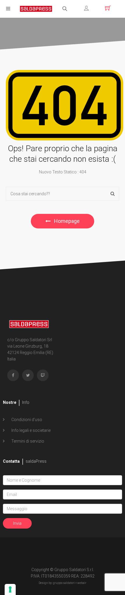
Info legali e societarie (30, 430)
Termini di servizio (27, 441)
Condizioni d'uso (26, 419)
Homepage (66, 221)
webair (81, 583)
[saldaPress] (36, 8)
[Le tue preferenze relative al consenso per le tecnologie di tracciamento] (10, 589)
